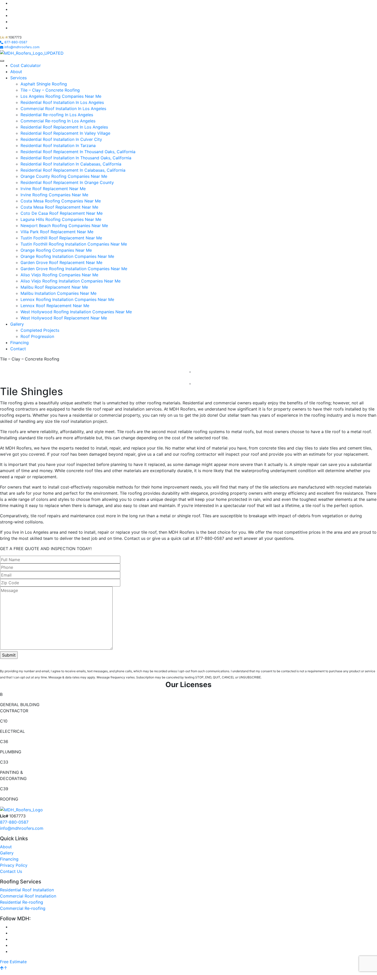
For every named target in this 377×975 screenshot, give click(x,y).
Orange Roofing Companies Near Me (56, 250)
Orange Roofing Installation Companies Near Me (67, 256)
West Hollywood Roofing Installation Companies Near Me (76, 311)
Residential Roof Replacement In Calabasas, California (73, 170)
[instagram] (12, 3)
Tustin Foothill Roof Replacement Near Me (61, 237)
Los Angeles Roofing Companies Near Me (61, 96)
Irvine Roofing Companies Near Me (54, 194)
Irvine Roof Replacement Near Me (53, 188)
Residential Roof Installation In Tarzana (58, 145)
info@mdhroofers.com (21, 828)
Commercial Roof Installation (28, 896)
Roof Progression (37, 336)
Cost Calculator (25, 65)
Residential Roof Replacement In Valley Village (65, 133)
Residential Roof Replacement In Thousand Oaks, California (78, 151)
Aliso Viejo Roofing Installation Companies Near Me (71, 281)
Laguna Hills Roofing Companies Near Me (61, 219)
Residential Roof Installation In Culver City (61, 139)
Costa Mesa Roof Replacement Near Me (59, 207)
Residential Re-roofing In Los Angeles (57, 114)
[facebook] (12, 9)
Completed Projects (40, 330)
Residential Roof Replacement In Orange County (67, 182)
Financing (19, 342)
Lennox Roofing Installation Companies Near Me (67, 299)
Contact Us (11, 871)
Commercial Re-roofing (22, 908)
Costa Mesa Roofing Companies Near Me (61, 200)
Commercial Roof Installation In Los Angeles (63, 108)
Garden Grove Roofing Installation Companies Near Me (74, 268)
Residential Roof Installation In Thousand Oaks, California (76, 157)
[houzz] (12, 21)
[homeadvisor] (12, 15)
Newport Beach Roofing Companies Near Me (64, 225)
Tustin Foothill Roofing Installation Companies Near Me (74, 244)
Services (18, 77)
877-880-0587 (14, 822)
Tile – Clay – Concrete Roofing (50, 90)
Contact (18, 348)
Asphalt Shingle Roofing (44, 83)
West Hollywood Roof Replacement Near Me (64, 317)
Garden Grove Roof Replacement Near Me (61, 262)
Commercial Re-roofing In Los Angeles (58, 120)
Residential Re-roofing (21, 902)
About (16, 71)
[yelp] (11, 27)
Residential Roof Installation (27, 889)
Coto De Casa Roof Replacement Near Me (62, 213)
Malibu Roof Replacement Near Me (54, 287)
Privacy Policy (13, 865)
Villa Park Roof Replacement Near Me (57, 231)
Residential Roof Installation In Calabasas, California (71, 164)
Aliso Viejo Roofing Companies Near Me (59, 274)
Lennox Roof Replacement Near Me (55, 305)
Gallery (17, 324)
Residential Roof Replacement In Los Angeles (64, 127)
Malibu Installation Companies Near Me (58, 293)
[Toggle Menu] (2, 61)
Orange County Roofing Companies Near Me (64, 176)
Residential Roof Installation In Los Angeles (62, 102)
